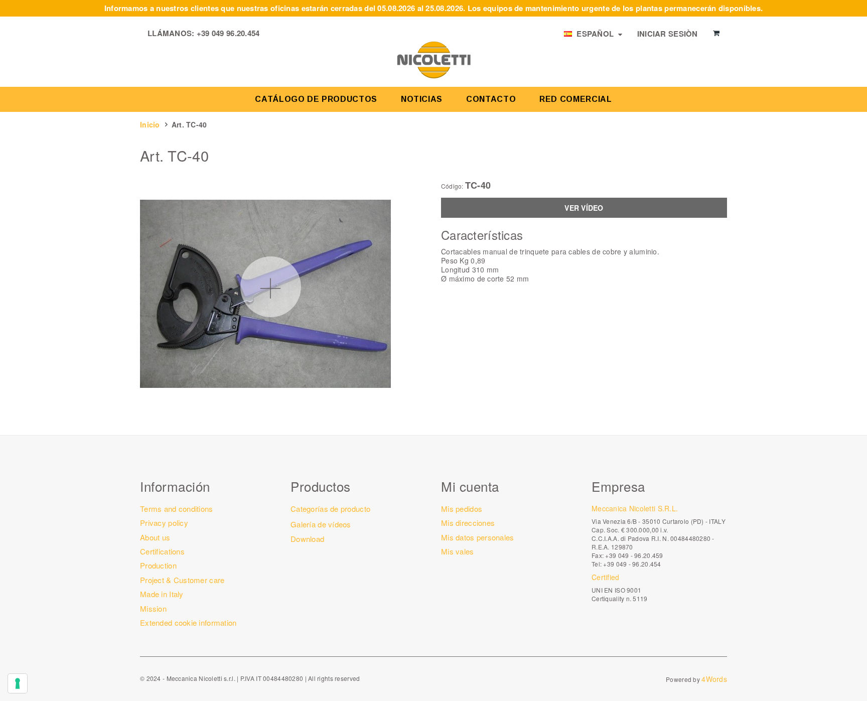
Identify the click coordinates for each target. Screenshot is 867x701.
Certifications (162, 551)
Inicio (150, 124)
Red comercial (575, 99)
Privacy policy (164, 522)
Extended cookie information (188, 622)
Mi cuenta (470, 486)
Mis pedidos (461, 508)
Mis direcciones (468, 522)
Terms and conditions (176, 508)
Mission (153, 608)
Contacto (491, 99)
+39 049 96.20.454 (228, 33)
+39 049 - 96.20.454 (632, 563)
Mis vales (457, 551)
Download (307, 538)
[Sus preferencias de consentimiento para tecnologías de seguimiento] (17, 683)
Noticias (422, 99)
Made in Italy (162, 594)
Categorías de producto (330, 508)
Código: (452, 186)
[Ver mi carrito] (716, 33)
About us (155, 537)
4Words (714, 679)
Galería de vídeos (321, 524)
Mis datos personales (477, 537)
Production (158, 565)
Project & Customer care (182, 580)
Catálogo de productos (316, 99)
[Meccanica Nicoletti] (433, 59)
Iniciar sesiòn (667, 33)
